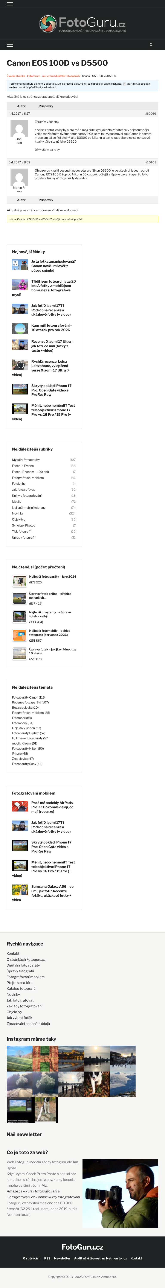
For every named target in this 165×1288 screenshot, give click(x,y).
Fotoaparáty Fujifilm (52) (28, 733)
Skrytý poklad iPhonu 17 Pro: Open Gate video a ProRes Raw (51, 390)
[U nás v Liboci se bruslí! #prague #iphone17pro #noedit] (123, 1059)
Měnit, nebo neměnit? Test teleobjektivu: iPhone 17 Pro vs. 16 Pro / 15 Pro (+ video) (43, 412)
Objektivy (18, 519)
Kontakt (13, 954)
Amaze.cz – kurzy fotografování (32, 1191)
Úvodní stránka (16, 76)
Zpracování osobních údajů (28, 1024)
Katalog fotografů (21, 989)
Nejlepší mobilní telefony (28, 507)
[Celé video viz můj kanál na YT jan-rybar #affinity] (19, 1110)
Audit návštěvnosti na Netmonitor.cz (100, 1258)
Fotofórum (33, 76)
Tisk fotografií (21, 531)
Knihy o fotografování (26, 495)
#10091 (150, 113)
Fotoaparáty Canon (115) (29, 697)
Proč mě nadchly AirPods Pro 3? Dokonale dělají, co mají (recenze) (52, 807)
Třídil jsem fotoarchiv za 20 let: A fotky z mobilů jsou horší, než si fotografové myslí (44, 288)
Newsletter (62, 1258)
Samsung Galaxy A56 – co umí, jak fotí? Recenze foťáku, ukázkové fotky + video (43, 893)
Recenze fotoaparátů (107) (30, 702)
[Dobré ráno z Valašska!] (19, 1059)
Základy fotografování (24, 1006)
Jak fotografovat (23, 489)
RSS (47, 1258)
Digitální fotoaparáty (26, 459)
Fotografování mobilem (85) (31, 712)
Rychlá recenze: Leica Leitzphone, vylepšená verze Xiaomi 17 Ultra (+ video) (41, 368)
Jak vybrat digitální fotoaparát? (61, 76)
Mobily (16, 501)
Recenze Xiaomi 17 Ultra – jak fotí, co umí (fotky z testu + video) (52, 346)
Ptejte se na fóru (19, 983)
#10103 (150, 162)
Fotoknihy (18, 483)
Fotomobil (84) (22, 718)
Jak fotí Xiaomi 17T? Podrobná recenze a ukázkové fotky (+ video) (51, 310)
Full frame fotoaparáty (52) (30, 738)
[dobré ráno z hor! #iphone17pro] (45, 1084)
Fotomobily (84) (22, 723)
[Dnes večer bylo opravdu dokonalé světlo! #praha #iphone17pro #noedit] (71, 1059)
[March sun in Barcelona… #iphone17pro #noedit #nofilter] (45, 1059)
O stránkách (31, 1258)
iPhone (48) (20, 753)
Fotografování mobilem (28, 478)
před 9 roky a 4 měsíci (42, 87)
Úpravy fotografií (23, 537)
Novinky (17, 513)
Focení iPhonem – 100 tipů (30, 471)
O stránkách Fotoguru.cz (26, 960)
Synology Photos (23, 525)
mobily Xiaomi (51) (24, 743)
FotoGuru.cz (83, 1246)
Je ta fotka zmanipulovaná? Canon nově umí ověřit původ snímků (53, 266)
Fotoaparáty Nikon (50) (28, 748)
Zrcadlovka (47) (23, 758)
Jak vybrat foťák (19, 1018)
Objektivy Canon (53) (26, 728)
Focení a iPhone (23, 465)
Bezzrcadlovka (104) (26, 707)
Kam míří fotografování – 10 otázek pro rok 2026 (51, 327)
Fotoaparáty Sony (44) (27, 764)
